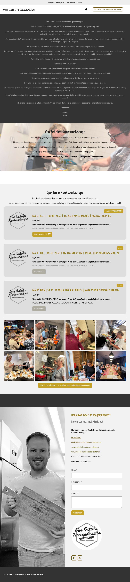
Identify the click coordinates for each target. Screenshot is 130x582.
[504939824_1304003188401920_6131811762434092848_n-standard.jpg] (80, 365)
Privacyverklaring (36, 574)
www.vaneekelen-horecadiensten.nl (85, 452)
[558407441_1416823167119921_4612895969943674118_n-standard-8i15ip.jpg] (111, 334)
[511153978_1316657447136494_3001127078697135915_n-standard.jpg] (18, 365)
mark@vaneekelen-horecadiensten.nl (86, 442)
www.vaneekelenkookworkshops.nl (85, 447)
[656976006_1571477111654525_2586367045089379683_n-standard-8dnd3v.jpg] (18, 334)
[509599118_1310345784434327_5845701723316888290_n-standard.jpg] (49, 365)
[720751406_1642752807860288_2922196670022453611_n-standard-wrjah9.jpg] (111, 365)
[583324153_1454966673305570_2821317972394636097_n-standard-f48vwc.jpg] (80, 334)
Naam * (74, 470)
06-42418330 (76, 437)
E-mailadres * (76, 482)
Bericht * (74, 493)
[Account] (86, 9)
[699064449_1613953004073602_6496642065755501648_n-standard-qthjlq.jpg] (49, 334)
